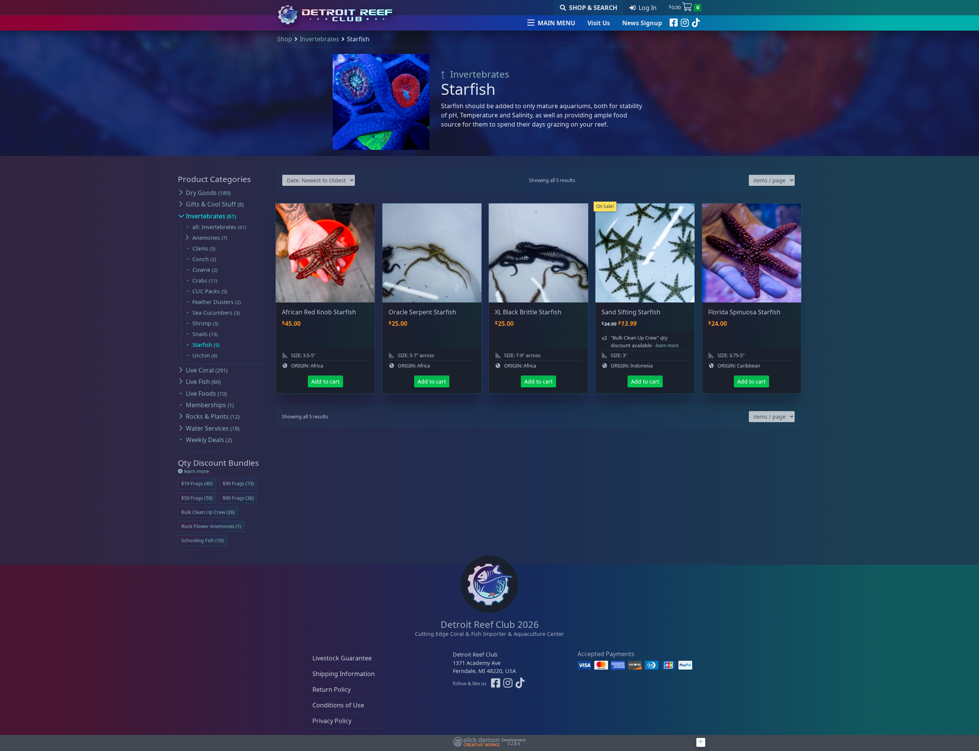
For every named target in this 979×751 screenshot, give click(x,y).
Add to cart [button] (325, 381)
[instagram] (685, 23)
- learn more (665, 345)
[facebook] (674, 23)
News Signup (642, 23)
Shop (284, 39)
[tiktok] (696, 23)
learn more (196, 471)
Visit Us (598, 23)
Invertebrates (319, 39)
